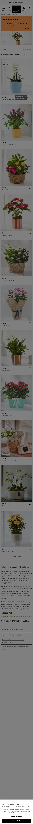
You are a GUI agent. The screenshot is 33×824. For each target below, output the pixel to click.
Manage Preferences (16, 816)
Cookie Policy (13, 813)
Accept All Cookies (16, 821)
